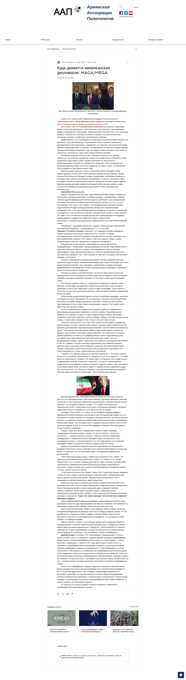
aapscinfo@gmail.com (126, 16)
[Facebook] (121, 13)
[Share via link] (72, 594)
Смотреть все (134, 606)
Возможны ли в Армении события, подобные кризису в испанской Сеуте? (124, 630)
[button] (136, 49)
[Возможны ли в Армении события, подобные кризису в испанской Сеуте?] (124, 618)
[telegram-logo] (126, 13)
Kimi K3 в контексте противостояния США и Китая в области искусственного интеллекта (61, 630)
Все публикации (53, 49)
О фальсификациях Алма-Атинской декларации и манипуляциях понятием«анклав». (92, 630)
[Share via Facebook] (58, 594)
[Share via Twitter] (63, 594)
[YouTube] (131, 13)
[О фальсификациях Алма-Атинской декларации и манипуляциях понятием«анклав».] (93, 618)
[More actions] (128, 62)
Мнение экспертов (69, 49)
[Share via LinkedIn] (67, 594)
